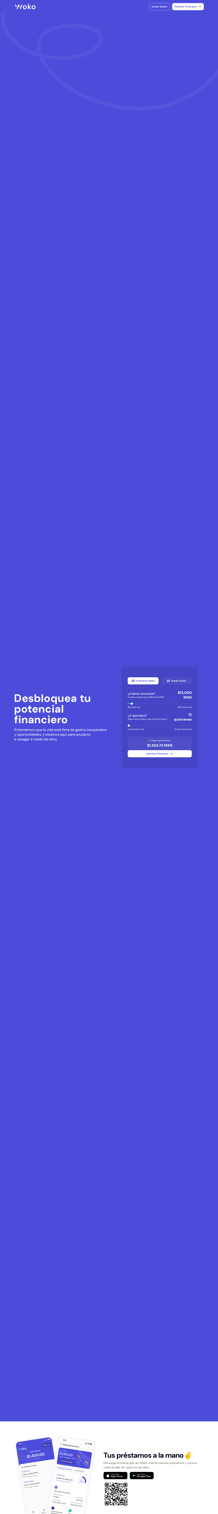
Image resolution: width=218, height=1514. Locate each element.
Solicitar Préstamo (157, 753)
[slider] (132, 704)
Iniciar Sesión (159, 6)
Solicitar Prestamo (186, 6)
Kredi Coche (178, 680)
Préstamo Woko (145, 680)
